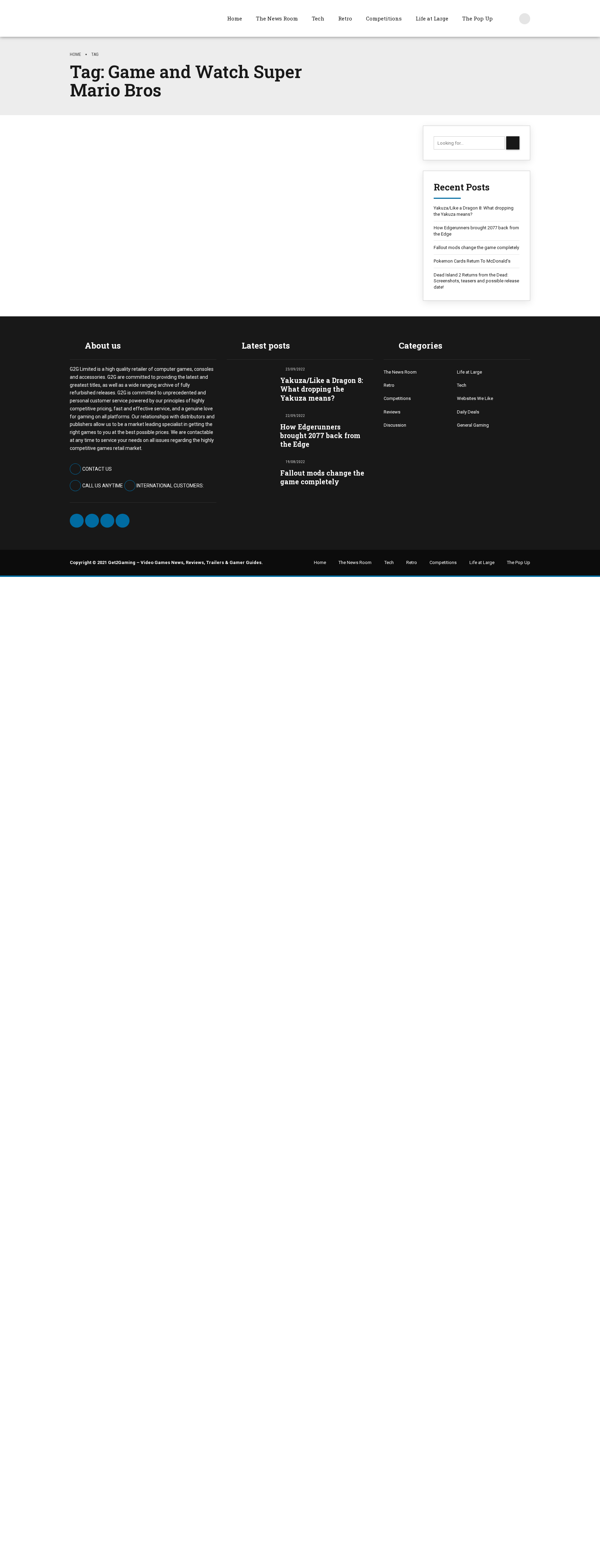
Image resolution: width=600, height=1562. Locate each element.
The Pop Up (477, 18)
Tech (318, 18)
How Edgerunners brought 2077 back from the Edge (476, 231)
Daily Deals (468, 412)
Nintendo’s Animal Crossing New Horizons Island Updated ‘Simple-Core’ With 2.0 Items (233, 203)
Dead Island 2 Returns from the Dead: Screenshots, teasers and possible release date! (476, 281)
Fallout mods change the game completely (476, 247)
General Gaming (473, 425)
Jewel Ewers (91, 230)
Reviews (392, 412)
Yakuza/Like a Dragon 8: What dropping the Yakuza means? (474, 211)
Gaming (81, 175)
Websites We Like (475, 398)
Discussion (395, 425)
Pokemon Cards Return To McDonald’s (472, 261)
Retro (345, 18)
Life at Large (432, 18)
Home (234, 18)
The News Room (277, 18)
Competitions (384, 18)
